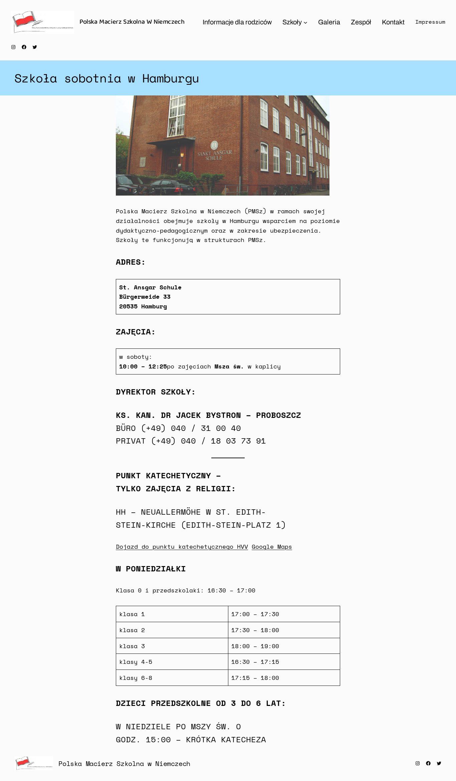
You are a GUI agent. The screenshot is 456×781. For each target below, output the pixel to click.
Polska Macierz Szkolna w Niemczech (124, 763)
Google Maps (272, 546)
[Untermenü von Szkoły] (305, 22)
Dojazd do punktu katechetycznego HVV (182, 546)
